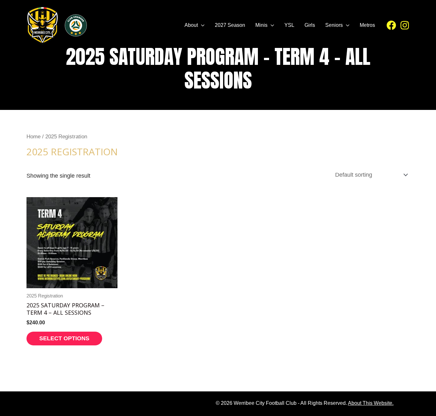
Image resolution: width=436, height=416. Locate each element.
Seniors (334, 25)
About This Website (370, 403)
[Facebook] (391, 25)
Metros (367, 25)
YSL (289, 25)
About (191, 25)
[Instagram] (405, 25)
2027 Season (230, 25)
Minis (261, 25)
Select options (64, 338)
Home (33, 137)
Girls (309, 25)
